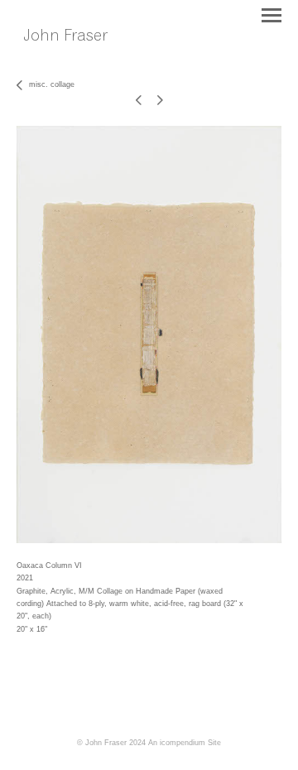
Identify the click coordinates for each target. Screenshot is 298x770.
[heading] (77, 54)
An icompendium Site (184, 743)
